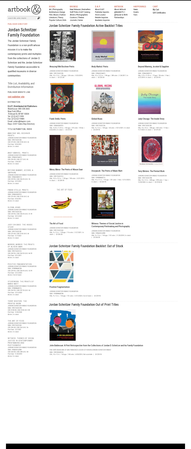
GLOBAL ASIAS (14, 207)
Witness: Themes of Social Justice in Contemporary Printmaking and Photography (110, 225)
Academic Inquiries (102, 20)
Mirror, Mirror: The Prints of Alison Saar (66, 169)
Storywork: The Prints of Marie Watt (106, 171)
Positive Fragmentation (60, 287)
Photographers (82, 15)
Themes (81, 17)
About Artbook (120, 9)
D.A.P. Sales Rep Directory (24, 124)
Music (56, 15)
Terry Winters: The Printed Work (151, 171)
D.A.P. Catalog (85, 12)
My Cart (156, 9)
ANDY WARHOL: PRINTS (18, 153)
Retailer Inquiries (101, 17)
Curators (73, 17)
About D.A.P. (99, 9)
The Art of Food (56, 223)
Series (80, 20)
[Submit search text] (38, 18)
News (136, 9)
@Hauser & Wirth (121, 15)
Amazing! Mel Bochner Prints (62, 66)
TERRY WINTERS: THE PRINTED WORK (17, 302)
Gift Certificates (159, 13)
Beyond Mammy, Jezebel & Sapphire (153, 66)
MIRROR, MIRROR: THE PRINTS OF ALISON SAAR (21, 245)
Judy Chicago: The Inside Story (151, 118)
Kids (64, 20)
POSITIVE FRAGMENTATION (20, 264)
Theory (60, 17)
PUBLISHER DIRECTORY (18, 24)
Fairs (135, 15)
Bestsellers (86, 9)
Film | (51, 15)
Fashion (63, 15)
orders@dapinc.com (21, 121)
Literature (53, 17)
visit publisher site (16, 96)
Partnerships (119, 17)
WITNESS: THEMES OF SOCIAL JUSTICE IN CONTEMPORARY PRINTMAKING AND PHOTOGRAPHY (21, 341)
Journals (73, 20)
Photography (58, 9)
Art (50, 9)
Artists (72, 15)
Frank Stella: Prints (58, 118)
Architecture (53, 12)
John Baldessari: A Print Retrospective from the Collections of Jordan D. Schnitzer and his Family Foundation (96, 345)
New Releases (75, 9)
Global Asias (96, 118)
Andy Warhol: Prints (99, 66)
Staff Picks (74, 12)
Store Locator (100, 15)
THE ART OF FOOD (16, 321)
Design (62, 12)
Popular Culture (55, 20)
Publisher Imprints (102, 12)
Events (136, 12)
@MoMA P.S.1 (119, 12)
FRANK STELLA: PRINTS (18, 190)
